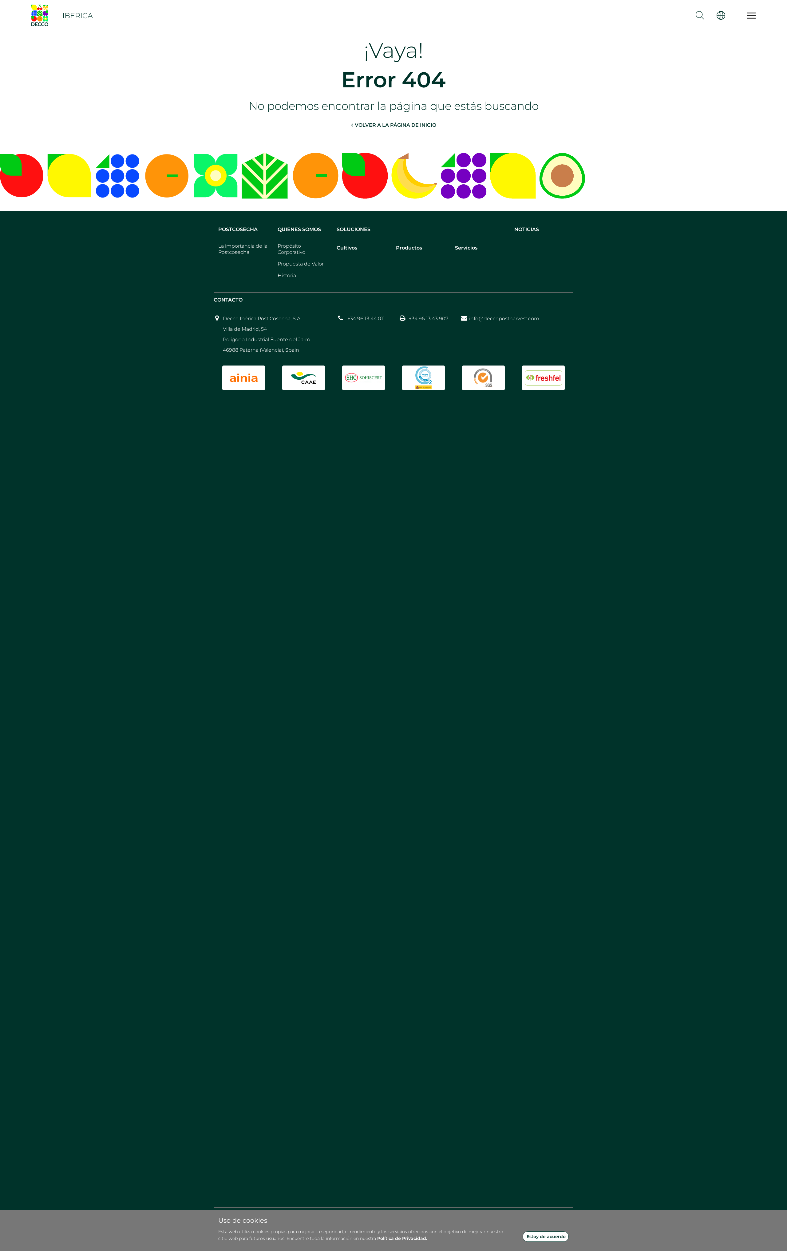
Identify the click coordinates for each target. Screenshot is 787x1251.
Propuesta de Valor (301, 264)
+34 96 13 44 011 (366, 319)
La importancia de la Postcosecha (242, 249)
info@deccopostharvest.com (504, 319)
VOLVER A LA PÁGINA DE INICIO (395, 125)
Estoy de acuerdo (546, 1236)
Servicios (466, 248)
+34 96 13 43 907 (428, 319)
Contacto (228, 300)
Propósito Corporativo (291, 249)
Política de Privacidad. (402, 1238)
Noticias (526, 229)
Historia (287, 275)
